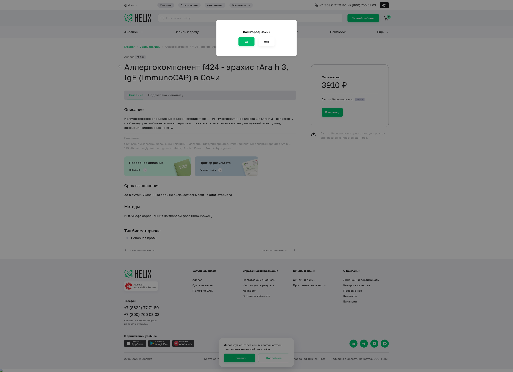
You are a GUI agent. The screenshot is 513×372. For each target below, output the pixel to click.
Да (246, 41)
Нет (266, 41)
